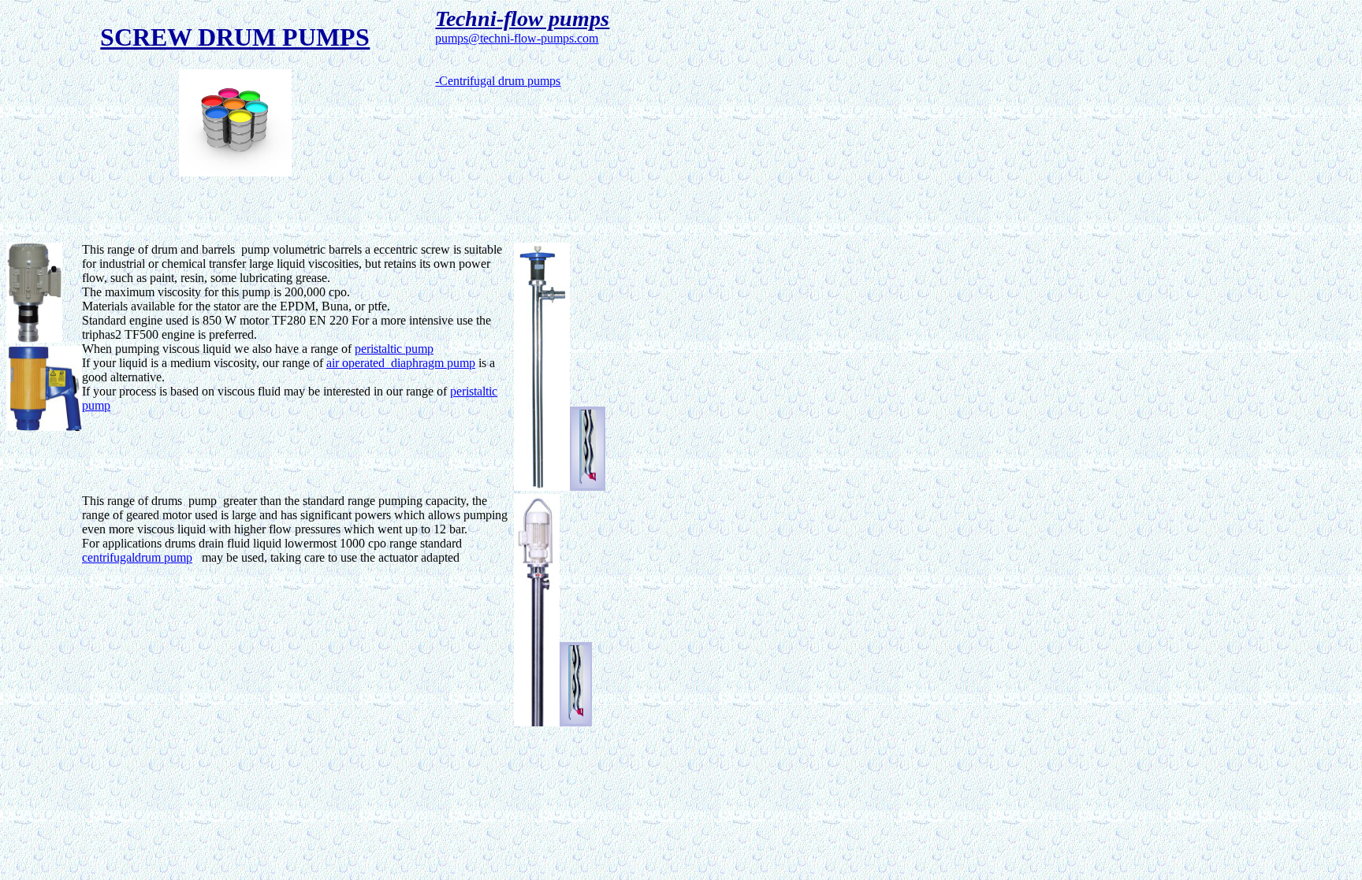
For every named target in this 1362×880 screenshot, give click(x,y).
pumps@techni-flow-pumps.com (516, 38)
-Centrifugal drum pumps (497, 80)
